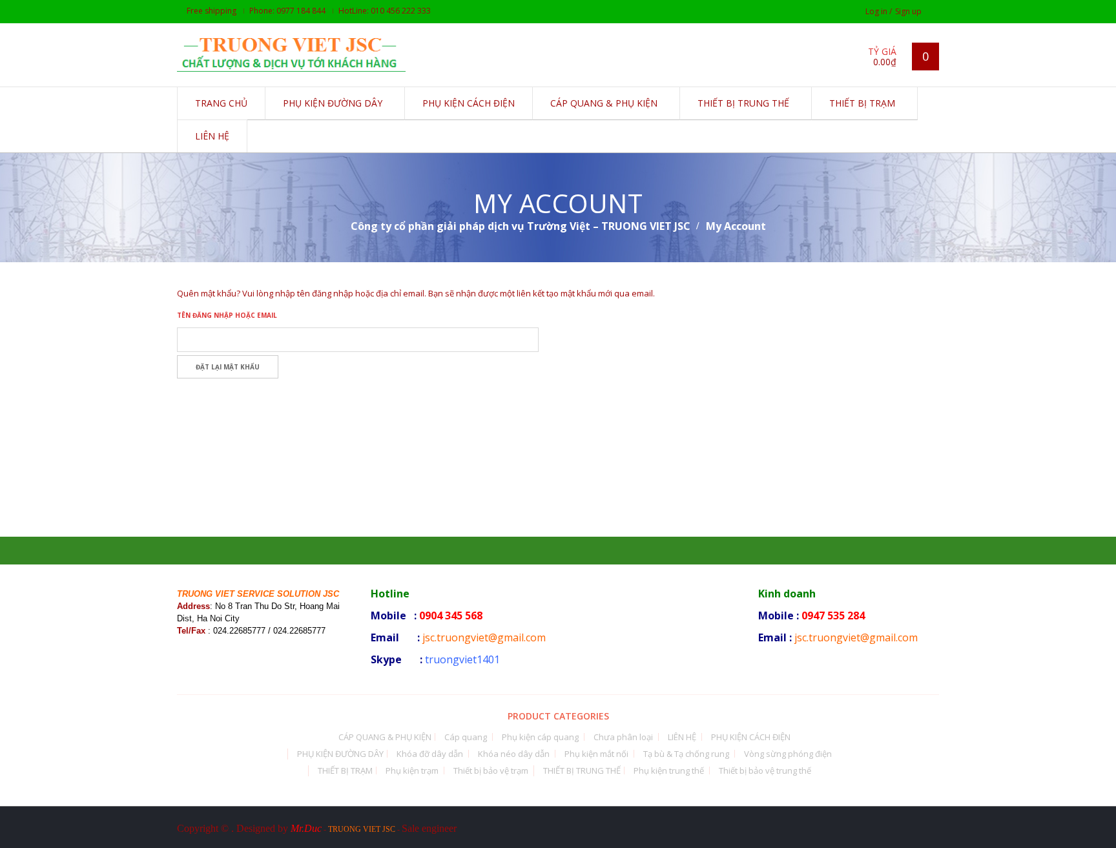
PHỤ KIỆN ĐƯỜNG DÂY (340, 754)
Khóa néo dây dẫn (514, 754)
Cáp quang (465, 737)
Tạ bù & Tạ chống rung (686, 754)
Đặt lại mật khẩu (228, 366)
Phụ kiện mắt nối (596, 754)
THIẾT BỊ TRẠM (345, 770)
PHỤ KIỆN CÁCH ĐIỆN (750, 737)
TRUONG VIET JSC (361, 829)
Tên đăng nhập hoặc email (227, 315)
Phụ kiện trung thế (669, 770)
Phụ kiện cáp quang (540, 737)
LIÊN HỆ (682, 737)
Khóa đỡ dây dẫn (430, 754)
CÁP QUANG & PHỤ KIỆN (384, 737)
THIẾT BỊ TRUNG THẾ (582, 770)
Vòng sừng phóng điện (788, 754)
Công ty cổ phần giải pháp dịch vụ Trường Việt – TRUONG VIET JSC (520, 226)
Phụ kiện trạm (412, 770)
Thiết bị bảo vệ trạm (490, 770)
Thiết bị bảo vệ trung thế (765, 770)
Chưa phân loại (623, 737)
